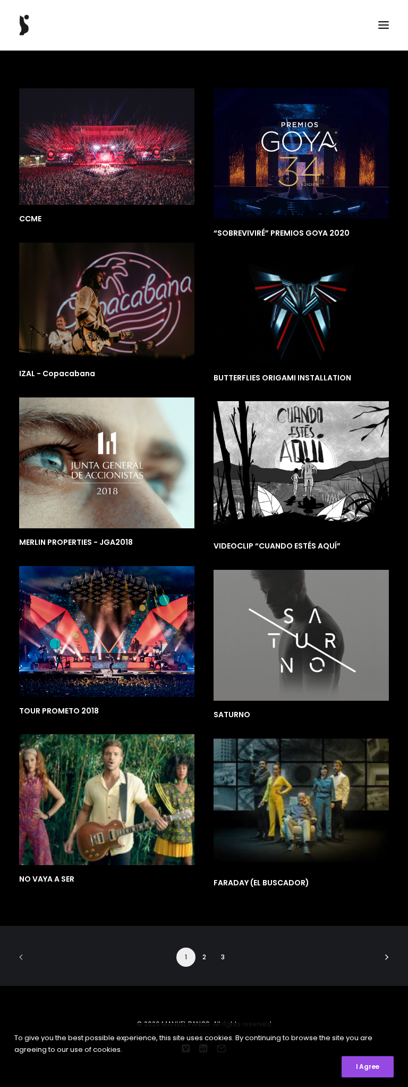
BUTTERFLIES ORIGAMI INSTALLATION (282, 377)
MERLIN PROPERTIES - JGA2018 (76, 542)
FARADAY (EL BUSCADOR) (261, 882)
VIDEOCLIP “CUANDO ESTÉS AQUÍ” (277, 546)
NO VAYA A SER (46, 879)
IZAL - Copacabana (57, 373)
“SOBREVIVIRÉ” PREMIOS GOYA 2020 (282, 233)
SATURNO (232, 714)
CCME (30, 218)
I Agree (367, 1066)
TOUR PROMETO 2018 (59, 711)
